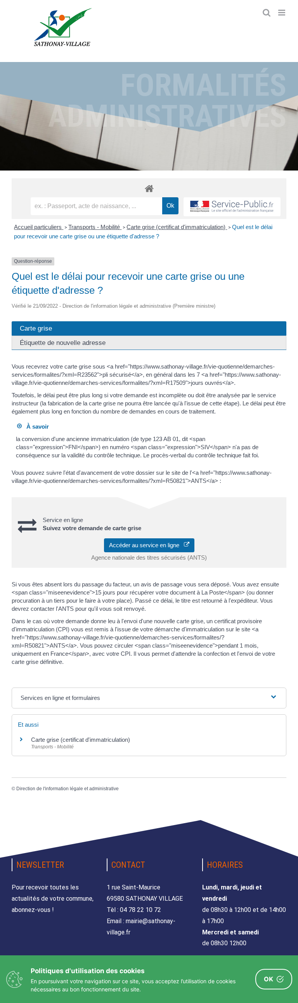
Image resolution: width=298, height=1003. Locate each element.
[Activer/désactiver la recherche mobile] (266, 13)
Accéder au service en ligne (146, 545)
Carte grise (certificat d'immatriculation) (176, 227)
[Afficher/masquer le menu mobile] (282, 13)
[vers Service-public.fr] (232, 206)
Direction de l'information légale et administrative (67, 788)
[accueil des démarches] (149, 188)
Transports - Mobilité (94, 227)
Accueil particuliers (38, 227)
